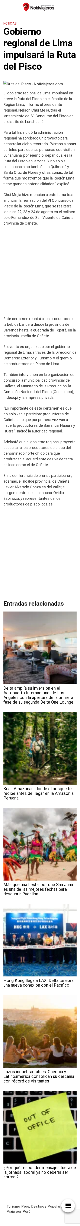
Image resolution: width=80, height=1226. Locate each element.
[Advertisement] (40, 271)
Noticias (10, 23)
